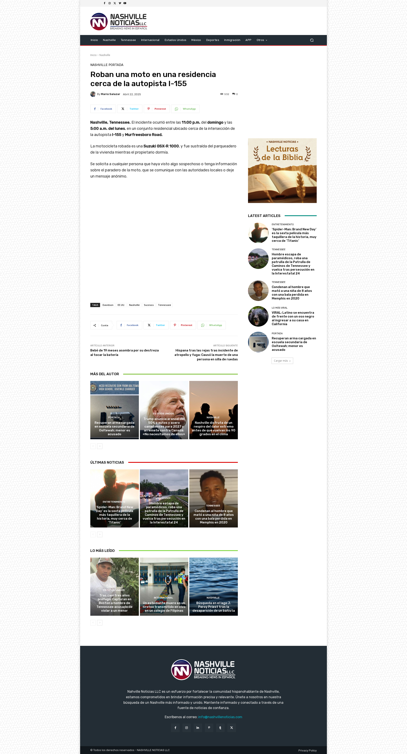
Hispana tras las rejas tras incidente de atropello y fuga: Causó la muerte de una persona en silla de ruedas (206, 354)
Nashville (104, 55)
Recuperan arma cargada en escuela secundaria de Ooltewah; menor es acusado (114, 428)
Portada (116, 65)
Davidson (108, 304)
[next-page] (99, 446)
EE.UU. (121, 304)
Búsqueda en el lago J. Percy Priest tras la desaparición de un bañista (213, 607)
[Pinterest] (209, 728)
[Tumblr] (220, 728)
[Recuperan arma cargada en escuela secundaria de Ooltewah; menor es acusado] (114, 410)
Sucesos (149, 304)
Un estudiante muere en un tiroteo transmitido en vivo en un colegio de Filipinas (163, 607)
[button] (312, 40)
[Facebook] (104, 3)
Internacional (163, 598)
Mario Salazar (110, 94)
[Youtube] (124, 3)
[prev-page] (93, 446)
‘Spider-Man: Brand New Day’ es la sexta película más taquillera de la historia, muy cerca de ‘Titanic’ (114, 514)
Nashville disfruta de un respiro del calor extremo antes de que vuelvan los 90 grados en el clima (213, 428)
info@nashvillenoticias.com (220, 717)
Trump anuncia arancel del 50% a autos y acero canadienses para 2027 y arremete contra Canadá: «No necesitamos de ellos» (164, 426)
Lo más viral (279, 308)
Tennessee (164, 304)
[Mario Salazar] (93, 94)
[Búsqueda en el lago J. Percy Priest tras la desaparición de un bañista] (213, 587)
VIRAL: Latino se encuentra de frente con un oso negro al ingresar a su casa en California (293, 318)
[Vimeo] (119, 3)
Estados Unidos (163, 414)
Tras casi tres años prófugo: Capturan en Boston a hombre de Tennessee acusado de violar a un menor (114, 603)
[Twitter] (114, 3)
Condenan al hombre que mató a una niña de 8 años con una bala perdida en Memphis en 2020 (214, 516)
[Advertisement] (164, 272)
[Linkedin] (198, 728)
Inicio (93, 55)
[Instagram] (109, 3)
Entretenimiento (114, 502)
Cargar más (281, 360)
